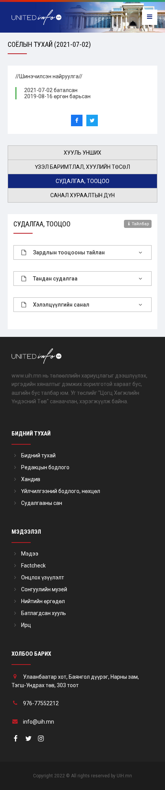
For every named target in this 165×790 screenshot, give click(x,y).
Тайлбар (140, 223)
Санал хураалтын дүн (82, 195)
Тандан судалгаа (55, 278)
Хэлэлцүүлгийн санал (61, 305)
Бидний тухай (38, 455)
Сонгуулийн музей (44, 589)
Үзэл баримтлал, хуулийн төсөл (82, 167)
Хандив (30, 479)
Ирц (26, 625)
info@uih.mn (38, 722)
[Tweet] (92, 120)
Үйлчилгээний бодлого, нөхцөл (60, 491)
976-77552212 (41, 703)
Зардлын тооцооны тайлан (69, 252)
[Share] (76, 120)
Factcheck (33, 565)
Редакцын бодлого (45, 467)
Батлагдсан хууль (43, 613)
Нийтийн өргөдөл (43, 601)
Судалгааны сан (41, 503)
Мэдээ (29, 554)
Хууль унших (82, 153)
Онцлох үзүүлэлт (42, 577)
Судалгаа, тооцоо (82, 181)
